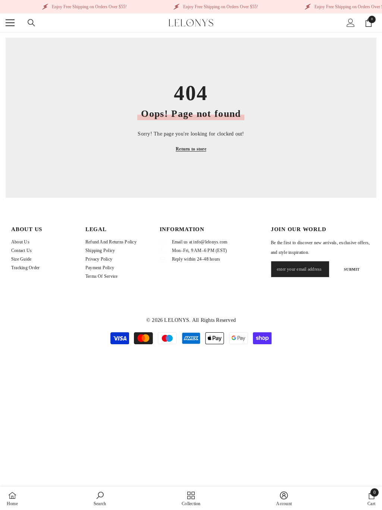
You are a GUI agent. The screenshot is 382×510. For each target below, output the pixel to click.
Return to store (191, 149)
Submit (352, 269)
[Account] (351, 23)
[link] (100, 498)
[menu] (10, 22)
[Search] (31, 22)
